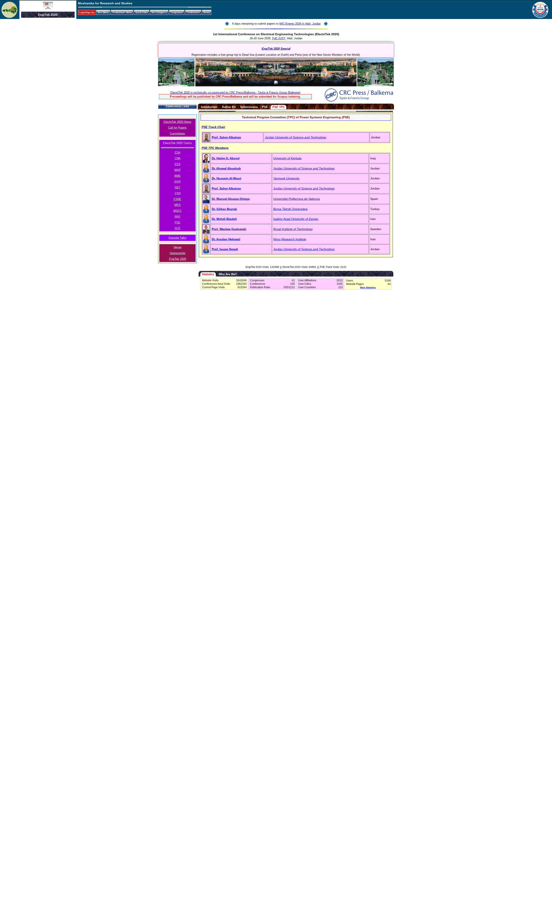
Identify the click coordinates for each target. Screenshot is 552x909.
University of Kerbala (287, 158)
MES (177, 205)
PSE (177, 222)
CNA (177, 158)
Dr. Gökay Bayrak (224, 209)
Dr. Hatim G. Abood (226, 158)
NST (177, 187)
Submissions (249, 107)
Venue (177, 247)
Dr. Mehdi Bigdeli (224, 219)
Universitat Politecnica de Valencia (296, 199)
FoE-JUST (278, 38)
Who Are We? (228, 274)
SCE (177, 228)
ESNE (177, 199)
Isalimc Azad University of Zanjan (295, 219)
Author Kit (228, 107)
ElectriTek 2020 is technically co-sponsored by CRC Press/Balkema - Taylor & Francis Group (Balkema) (235, 92)
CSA (177, 152)
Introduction (209, 107)
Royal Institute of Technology (293, 229)
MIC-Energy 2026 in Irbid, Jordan (300, 23)
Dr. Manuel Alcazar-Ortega (231, 199)
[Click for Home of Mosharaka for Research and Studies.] (10, 17)
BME (177, 175)
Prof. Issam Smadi (225, 249)
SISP (177, 181)
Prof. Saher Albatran (226, 137)
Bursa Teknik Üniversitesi (290, 209)
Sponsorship (177, 253)
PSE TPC (278, 107)
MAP (177, 170)
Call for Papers (177, 127)
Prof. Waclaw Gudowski (229, 229)
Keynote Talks (178, 237)
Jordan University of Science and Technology (295, 137)
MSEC (177, 210)
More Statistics (368, 287)
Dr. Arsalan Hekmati (226, 239)
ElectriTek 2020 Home (177, 121)
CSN (177, 193)
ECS (177, 164)
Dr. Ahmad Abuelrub (226, 168)
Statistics (208, 274)
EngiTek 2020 (177, 259)
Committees (177, 133)
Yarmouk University (286, 178)
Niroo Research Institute (289, 239)
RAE (177, 216)
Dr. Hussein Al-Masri (226, 178)
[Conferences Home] (47, 8)
